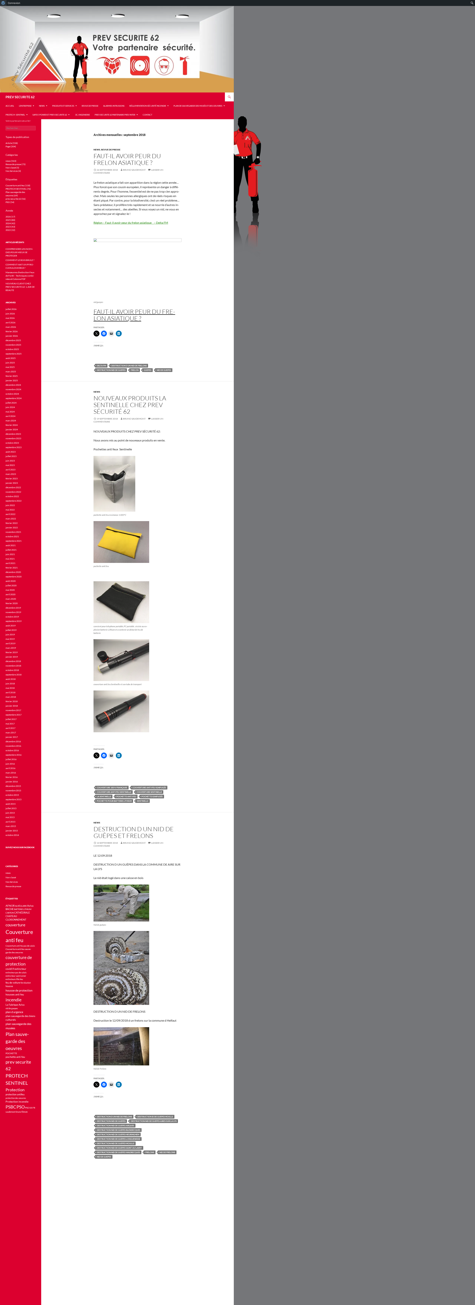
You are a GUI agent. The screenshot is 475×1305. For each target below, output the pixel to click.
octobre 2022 (12, 496)
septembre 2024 (14, 398)
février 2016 (12, 777)
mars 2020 (11, 598)
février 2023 (12, 478)
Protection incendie (17, 1101)
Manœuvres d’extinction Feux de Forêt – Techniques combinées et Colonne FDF (20, 275)
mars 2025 (11, 371)
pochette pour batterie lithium (114, 801)
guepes (147, 370)
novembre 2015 (13, 790)
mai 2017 (10, 723)
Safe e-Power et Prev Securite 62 (49, 114)
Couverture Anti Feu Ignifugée (149, 787)
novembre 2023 (13, 438)
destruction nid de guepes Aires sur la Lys (154, 1121)
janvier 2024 (12, 429)
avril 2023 (10, 469)
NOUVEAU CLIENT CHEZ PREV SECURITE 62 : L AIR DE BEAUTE (20, 287)
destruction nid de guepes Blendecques (118, 1130)
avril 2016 (10, 768)
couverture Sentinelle (149, 792)
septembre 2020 (14, 576)
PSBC (11, 1106)
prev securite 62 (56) (16, 198)
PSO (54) (10, 202)
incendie (14, 999)
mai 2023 (10, 465)
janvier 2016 (12, 781)
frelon (135, 370)
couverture (15, 924)
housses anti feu (15, 994)
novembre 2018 (13, 665)
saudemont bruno (13, 1112)
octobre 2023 (12, 442)
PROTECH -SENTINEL (15, 114)
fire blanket (26, 982)
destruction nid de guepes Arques (115, 1125)
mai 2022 (10, 509)
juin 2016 (10, 763)
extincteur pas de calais (16, 972)
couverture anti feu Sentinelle (114, 792)
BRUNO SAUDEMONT (134, 169)
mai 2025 (10, 367)
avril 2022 (10, 514)
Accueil (10, 106)
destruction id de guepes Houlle (155, 1116)
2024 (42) (10, 223)
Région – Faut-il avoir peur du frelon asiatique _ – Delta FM (131, 222)
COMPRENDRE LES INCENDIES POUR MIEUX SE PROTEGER (19, 252)
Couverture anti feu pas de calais (20, 946)
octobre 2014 (12, 835)
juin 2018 (10, 683)
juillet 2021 (11, 549)
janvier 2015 (12, 830)
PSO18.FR (30, 1107)
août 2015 (11, 803)
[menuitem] (3, 3)
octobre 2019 (12, 616)
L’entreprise (25, 106)
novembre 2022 (13, 491)
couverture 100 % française (112, 787)
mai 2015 (10, 817)
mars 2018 (11, 696)
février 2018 (12, 701)
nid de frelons (167, 1152)
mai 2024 (10, 411)
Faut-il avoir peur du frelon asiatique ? (127, 159)
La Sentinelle (104, 796)
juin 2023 (10, 460)
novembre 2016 (13, 746)
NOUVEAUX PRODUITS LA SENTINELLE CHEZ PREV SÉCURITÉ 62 (130, 404)
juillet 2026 (11, 309)
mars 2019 (11, 647)
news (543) (11, 161)
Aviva (30, 905)
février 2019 (12, 652)
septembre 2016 (14, 754)
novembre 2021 (13, 532)
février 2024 (12, 425)
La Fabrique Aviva (15, 1004)
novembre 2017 (13, 710)
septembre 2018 (14, 674)
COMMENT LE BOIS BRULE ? (20, 260)
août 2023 (11, 451)
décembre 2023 (13, 434)
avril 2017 (10, 728)
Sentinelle (142, 801)
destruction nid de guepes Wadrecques (118, 1152)
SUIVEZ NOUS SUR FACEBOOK (20, 847)
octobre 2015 (12, 795)
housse (9, 986)
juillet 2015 (11, 808)
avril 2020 (10, 594)
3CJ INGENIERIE (82, 114)
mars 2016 (11, 772)
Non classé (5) (12, 167)
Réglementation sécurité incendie (147, 106)
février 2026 (12, 331)
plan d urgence (14, 1012)
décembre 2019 (13, 607)
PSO (21, 1106)
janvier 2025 (12, 380)
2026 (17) (10, 216)
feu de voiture (13, 982)
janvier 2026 (12, 335)
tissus (25, 1111)
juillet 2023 (11, 456)
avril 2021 (10, 563)
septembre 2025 (14, 353)
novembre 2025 (13, 344)
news (42, 106)
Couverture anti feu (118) (18, 185)
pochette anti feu (126, 796)
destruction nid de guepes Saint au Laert (119, 1148)
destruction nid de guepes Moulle (115, 1143)
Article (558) (12, 143)
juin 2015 (10, 812)
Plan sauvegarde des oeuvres (17, 1041)
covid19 (10, 969)
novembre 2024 (13, 389)
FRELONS (149, 1152)
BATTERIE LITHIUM (22, 909)
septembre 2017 (14, 714)
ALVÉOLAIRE (21, 906)
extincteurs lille (12, 979)
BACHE (10, 909)
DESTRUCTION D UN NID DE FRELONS (129, 365)
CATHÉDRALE (22, 912)
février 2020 (12, 603)
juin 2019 (10, 634)
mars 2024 (11, 420)
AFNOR (10, 905)
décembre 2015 (13, 786)
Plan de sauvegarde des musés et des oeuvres (197, 106)
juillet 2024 (11, 402)
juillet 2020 (11, 585)
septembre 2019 (14, 621)
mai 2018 (10, 688)
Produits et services (63, 106)
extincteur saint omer (16, 975)
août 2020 (11, 581)
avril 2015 (10, 821)
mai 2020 (10, 590)
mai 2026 (10, 318)
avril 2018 (10, 692)
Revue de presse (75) (16, 164)
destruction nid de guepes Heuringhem (118, 1134)
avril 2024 (10, 416)
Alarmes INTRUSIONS (114, 106)
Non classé (11, 877)
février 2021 (12, 567)
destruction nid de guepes (111, 370)
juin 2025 (10, 362)
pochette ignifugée (152, 796)
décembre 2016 (13, 741)
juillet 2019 (11, 630)
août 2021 (11, 545)
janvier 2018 (12, 705)
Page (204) (11, 146)
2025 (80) (10, 220)
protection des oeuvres (16, 1098)
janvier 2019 (12, 656)
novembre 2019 (13, 612)
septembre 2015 (14, 799)
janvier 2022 (12, 527)
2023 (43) (10, 226)
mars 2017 (11, 732)
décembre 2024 (13, 384)
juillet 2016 (11, 759)
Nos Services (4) (13, 171)
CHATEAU (11, 916)
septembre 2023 (14, 447)
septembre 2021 (14, 540)
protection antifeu (15, 1094)
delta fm (101, 365)
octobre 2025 (12, 349)
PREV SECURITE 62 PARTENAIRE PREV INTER (115, 114)
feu (21, 979)
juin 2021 (10, 554)
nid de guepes (164, 370)
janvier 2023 (12, 483)
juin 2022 (10, 505)
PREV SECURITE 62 (20, 97)
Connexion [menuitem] (14, 2)
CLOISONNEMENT (16, 919)
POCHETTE (11, 1053)
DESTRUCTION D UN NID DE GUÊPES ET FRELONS (134, 832)
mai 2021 (10, 558)
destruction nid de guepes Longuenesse (118, 1139)
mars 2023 (11, 474)
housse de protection (19, 990)
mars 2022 (11, 518)
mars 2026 (11, 327)
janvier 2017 (12, 737)
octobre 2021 (12, 536)
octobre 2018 (12, 670)
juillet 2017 (11, 719)
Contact (147, 114)
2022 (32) (10, 230)
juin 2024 (10, 407)
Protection (15, 1089)
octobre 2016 (12, 750)
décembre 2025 (13, 340)
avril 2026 (10, 322)
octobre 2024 (12, 393)
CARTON (10, 912)
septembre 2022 (14, 500)
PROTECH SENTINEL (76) (18, 188)
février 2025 (12, 376)
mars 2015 (11, 826)
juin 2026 (10, 313)
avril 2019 (10, 643)
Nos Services (12, 881)
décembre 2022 (13, 487)
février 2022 (12, 523)
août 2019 (11, 625)
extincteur (20, 968)
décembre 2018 (13, 661)
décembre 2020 (13, 572)
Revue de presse (90, 106)
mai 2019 (10, 639)
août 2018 (11, 679)
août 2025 (11, 358)
